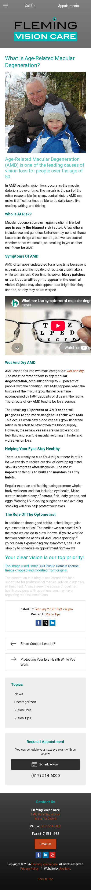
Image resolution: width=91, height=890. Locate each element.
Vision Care (22, 710)
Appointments (68, 6)
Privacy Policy (29, 868)
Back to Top (45, 879)
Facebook (38, 855)
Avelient (64, 868)
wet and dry (75, 371)
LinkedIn (45, 855)
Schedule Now (48, 764)
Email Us (45, 844)
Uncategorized (25, 702)
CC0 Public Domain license (59, 566)
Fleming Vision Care (45, 864)
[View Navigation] (7, 6)
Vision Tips (53, 614)
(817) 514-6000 (50, 826)
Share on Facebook (38, 623)
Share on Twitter (45, 623)
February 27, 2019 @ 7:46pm (54, 609)
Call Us (30, 6)
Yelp (52, 855)
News (18, 694)
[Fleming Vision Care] (45, 29)
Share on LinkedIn (52, 623)
